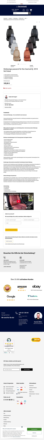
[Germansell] (22, 7)
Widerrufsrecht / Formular (34, 393)
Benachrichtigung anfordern (11, 229)
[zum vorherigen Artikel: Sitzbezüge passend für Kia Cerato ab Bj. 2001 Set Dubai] (37, 22)
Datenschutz (31, 391)
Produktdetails (6, 112)
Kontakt (5, 419)
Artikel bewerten (9, 241)
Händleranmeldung (7, 421)
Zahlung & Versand (33, 387)
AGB (30, 395)
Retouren (5, 423)
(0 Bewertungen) (7, 80)
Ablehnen (34, 432)
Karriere (30, 389)
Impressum (31, 385)
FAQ (4, 413)
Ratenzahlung (6, 417)
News (5, 425)
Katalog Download (7, 415)
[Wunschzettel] (27, 10)
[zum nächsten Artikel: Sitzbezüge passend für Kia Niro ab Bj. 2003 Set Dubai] (39, 22)
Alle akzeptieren (34, 429)
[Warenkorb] (31, 10)
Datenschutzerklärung (16, 436)
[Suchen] (29, 13)
